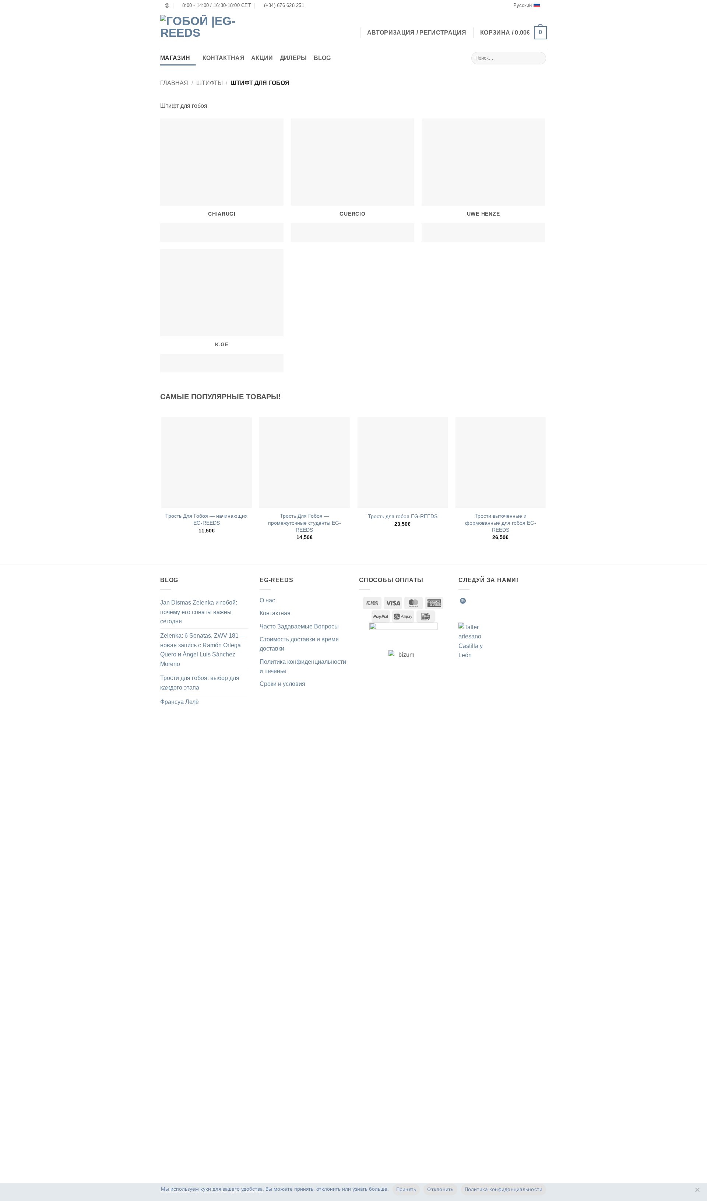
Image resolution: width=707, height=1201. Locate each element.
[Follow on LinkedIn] (517, 601)
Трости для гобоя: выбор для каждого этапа (199, 683)
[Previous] (161, 485)
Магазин (175, 58)
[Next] (545, 485)
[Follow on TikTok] (490, 601)
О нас (267, 600)
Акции (262, 58)
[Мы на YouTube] (526, 601)
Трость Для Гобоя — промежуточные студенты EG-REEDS (304, 522)
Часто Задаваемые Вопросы (299, 626)
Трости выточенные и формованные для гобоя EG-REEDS (500, 522)
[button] (513, 33)
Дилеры (293, 58)
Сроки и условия (282, 684)
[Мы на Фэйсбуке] (472, 601)
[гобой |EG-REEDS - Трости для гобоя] (199, 29)
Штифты (209, 83)
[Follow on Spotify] (463, 601)
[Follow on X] (499, 601)
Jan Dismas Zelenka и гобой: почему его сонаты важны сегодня (198, 611)
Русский (522, 5)
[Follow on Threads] (508, 601)
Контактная (224, 58)
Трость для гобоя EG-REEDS (402, 516)
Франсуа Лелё (179, 702)
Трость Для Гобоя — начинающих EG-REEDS (206, 519)
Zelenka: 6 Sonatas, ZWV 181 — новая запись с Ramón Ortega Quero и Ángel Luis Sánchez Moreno (203, 650)
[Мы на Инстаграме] (481, 601)
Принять (406, 1189)
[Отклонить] (697, 1192)
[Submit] (539, 58)
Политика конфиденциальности (504, 1189)
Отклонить (440, 1189)
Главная (174, 83)
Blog (322, 58)
